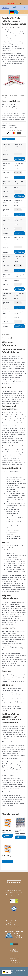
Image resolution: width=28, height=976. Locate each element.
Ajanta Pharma (14, 958)
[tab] (14, 334)
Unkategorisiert (13, 95)
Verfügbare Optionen (9, 139)
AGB (14, 956)
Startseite (4, 95)
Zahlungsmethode (14, 927)
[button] (23, 70)
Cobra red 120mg (13, 127)
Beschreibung (6, 334)
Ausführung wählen (6, 836)
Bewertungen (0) (7, 338)
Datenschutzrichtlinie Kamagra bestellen (11, 922)
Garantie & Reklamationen (14, 925)
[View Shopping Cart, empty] (14, 7)
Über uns (14, 960)
